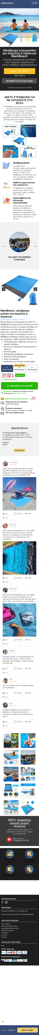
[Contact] (32, 3)
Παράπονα (4, 932)
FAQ (2, 945)
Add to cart (27, 1030)
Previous (3, 290)
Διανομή (4, 937)
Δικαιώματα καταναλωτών (10, 928)
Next (35, 290)
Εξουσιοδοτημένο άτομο (9, 926)
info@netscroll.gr (20, 839)
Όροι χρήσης (5, 924)
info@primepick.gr (27, 914)
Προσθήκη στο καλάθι (21, 386)
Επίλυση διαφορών (7, 930)
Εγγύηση (4, 935)
